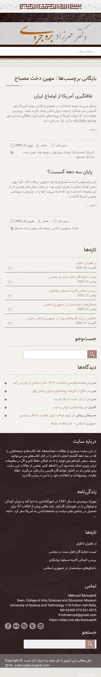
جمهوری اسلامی (61, 228)
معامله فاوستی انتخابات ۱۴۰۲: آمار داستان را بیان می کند (49, 382)
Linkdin (40, 626)
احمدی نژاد (78, 152)
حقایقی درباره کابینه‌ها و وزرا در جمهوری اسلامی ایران (61, 318)
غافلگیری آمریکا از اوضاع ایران (63, 96)
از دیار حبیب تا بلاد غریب (70, 399)
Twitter (32, 626)
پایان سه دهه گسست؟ (69, 172)
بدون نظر (61, 145)
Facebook (8, 626)
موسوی (80, 156)
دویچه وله (44, 152)
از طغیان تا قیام (86, 263)
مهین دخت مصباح (26, 228)
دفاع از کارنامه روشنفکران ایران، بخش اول (59, 390)
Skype (24, 626)
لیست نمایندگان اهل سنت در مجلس (72, 276)
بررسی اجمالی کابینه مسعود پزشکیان (72, 290)
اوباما (67, 152)
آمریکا (90, 152)
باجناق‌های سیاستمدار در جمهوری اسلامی (69, 304)
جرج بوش (57, 152)
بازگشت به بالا (87, 674)
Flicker (16, 626)
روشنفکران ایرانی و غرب (68, 407)
